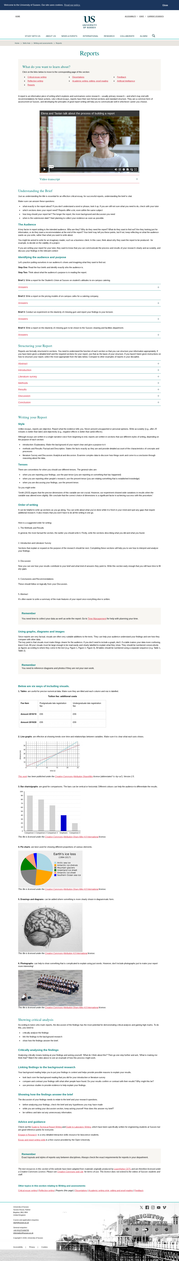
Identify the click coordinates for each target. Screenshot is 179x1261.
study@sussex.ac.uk (21, 1223)
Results (22, 389)
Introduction (24, 370)
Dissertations (78, 77)
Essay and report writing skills (31, 1140)
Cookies (44, 1247)
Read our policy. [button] (72, 5)
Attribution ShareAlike (83, 776)
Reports (31, 85)
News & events (69, 36)
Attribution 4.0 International (75, 953)
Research (109, 36)
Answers (23, 287)
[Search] (154, 36)
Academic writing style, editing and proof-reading (111, 1190)
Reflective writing (35, 81)
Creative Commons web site (70, 1171)
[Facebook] (147, 1207)
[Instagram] (153, 1207)
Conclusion (24, 402)
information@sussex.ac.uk (23, 1233)
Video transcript (50, 179)
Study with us (32, 36)
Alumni (143, 36)
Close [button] (165, 5)
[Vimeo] (164, 1207)
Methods (23, 383)
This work (22, 776)
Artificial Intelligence (126, 81)
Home (17, 16)
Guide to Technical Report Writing (46, 1127)
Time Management (97, 618)
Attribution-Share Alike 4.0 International (80, 837)
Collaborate (127, 36)
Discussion (24, 396)
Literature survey (27, 376)
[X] (141, 1207)
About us (51, 36)
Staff (141, 16)
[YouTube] (158, 1207)
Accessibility (130, 16)
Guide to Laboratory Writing (78, 1127)
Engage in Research (27, 1135)
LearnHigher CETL (122, 1169)
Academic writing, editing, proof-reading (90, 81)
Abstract (22, 363)
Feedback (121, 77)
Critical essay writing (37, 77)
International (90, 36)
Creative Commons (64, 776)
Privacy (32, 1247)
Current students (155, 16)
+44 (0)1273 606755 (21, 1230)
